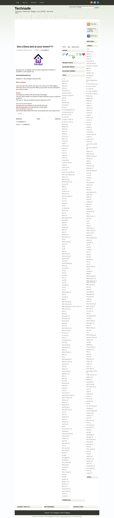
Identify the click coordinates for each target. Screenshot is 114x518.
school (63, 419)
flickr (63, 213)
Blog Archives (75, 47)
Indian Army (65, 253)
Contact (42, 2)
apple (63, 98)
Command (64, 160)
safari (63, 414)
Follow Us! (90, 31)
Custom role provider (67, 172)
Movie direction (66, 328)
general (64, 220)
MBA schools (65, 309)
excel (63, 201)
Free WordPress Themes (42, 516)
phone (63, 378)
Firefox (63, 210)
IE (62, 246)
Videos (64, 47)
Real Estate (65, 407)
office (63, 354)
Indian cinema (65, 256)
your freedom (65, 491)
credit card (64, 167)
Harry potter (65, 237)
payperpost (65, 373)
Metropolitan (65, 318)
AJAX (63, 88)
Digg (63, 186)
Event (63, 198)
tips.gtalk (64, 460)
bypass (64, 138)
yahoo (63, 486)
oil (62, 357)
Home (17, 2)
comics (64, 157)
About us (24, 2)
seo (63, 426)
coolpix (64, 165)
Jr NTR (64, 275)
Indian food (65, 258)
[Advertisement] (57, 20)
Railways (64, 400)
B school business (66, 112)
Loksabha (64, 285)
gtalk (63, 229)
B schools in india (66, 122)
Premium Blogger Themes (66, 516)
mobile (63, 323)
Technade (23, 8)
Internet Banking (66, 263)
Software (51, 16)
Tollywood (64, 464)
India (63, 251)
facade (63, 203)
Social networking (66, 433)
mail (63, 294)
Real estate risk (66, 409)
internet (64, 261)
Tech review (65, 448)
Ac (62, 78)
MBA (63, 299)
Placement (64, 383)
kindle (63, 280)
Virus (63, 474)
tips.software (65, 462)
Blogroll (61, 16)
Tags (69, 47)
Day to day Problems (67, 174)
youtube (64, 496)
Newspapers (65, 347)
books (63, 131)
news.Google (65, 345)
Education (64, 193)
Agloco (63, 86)
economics (65, 191)
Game (63, 215)
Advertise (33, 2)
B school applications (67, 110)
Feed (34, 16)
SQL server (65, 443)
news (63, 342)
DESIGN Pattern (66, 181)
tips (63, 455)
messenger (65, 316)
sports (63, 441)
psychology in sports (67, 395)
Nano (63, 337)
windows (64, 479)
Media (63, 313)
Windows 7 (65, 481)
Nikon (63, 349)
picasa (63, 381)
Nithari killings (65, 352)
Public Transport (66, 397)
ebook (63, 189)
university (64, 467)
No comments (45, 50)
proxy (63, 390)
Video (63, 469)
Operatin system (66, 361)
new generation (66, 340)
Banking (64, 124)
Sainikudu (64, 417)
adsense (64, 81)
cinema (64, 148)
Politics (64, 385)
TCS (63, 445)
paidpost (64, 369)
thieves (64, 453)
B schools (64, 117)
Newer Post (19, 118)
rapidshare (64, 405)
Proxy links (65, 393)
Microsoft (64, 321)
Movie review (65, 330)
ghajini (63, 222)
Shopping (64, 431)
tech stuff (64, 450)
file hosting (65, 208)
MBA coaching (65, 301)
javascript (64, 268)
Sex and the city (66, 429)
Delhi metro (65, 179)
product (64, 388)
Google (64, 227)
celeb (63, 143)
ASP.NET (42, 16)
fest (63, 205)
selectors (64, 424)
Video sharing (65, 472)
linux (63, 282)
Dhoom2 (64, 184)
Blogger (26, 16)
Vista (63, 476)
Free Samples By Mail (77, 516)
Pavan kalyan (65, 371)
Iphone (63, 265)
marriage (64, 297)
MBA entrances (66, 304)
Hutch (63, 244)
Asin (63, 100)
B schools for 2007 (67, 119)
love (63, 287)
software (64, 436)
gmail (63, 225)
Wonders (64, 484)
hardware (64, 234)
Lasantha (57, 516)
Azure (63, 107)
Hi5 (63, 239)
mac (63, 289)
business (64, 136)
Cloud (63, 153)
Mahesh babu (65, 292)
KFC (63, 277)
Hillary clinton (65, 241)
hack (63, 232)
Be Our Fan (93, 36)
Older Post (58, 118)
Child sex (64, 145)
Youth (63, 493)
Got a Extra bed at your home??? (35, 46)
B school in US (66, 114)
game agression (66, 217)
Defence (64, 177)
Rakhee (64, 402)
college (64, 155)
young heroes (65, 488)
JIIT (63, 270)
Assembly (64, 105)
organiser (64, 364)
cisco (63, 150)
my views (64, 335)
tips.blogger (65, 457)
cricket (63, 169)
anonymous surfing (67, 95)
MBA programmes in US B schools (71, 306)
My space (64, 333)
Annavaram (65, 90)
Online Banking (66, 359)
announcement (65, 93)
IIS (62, 249)
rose (63, 412)
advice (63, 83)
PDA (63, 376)
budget (63, 133)
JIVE (63, 273)
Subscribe (93, 24)
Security (64, 421)
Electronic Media (66, 196)
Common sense (66, 162)
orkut (63, 366)
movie (63, 325)
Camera (64, 141)
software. (64, 438)
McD (63, 311)
